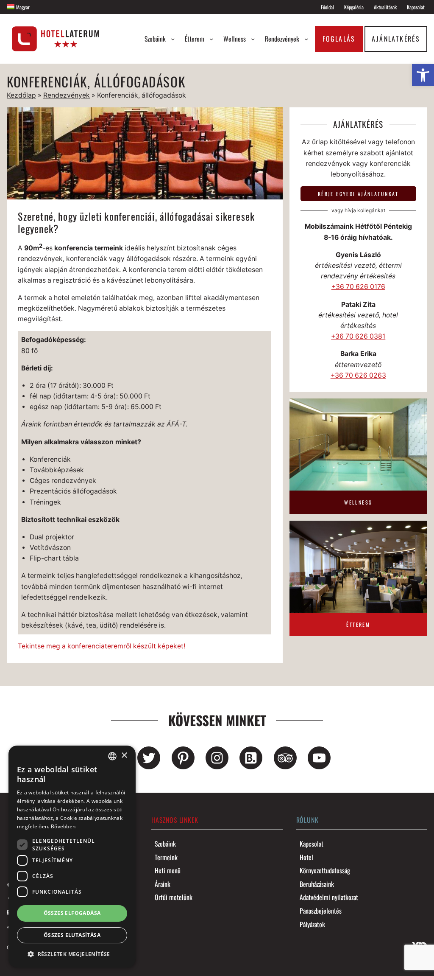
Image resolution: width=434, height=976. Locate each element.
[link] (423, 75)
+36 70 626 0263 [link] (358, 375)
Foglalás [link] (339, 39)
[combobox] (112, 756)
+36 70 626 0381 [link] (358, 336)
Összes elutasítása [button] (72, 935)
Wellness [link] (358, 502)
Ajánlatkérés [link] (396, 39)
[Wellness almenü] (253, 39)
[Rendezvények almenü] (306, 39)
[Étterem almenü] (211, 39)
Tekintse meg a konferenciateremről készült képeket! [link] (101, 646)
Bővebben (63, 826)
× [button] (124, 755)
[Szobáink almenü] (173, 39)
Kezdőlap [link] (21, 95)
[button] (72, 954)
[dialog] (72, 857)
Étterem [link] (358, 624)
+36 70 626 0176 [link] (358, 287)
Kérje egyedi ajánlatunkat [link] (358, 193)
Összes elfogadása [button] (72, 913)
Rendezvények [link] (66, 95)
